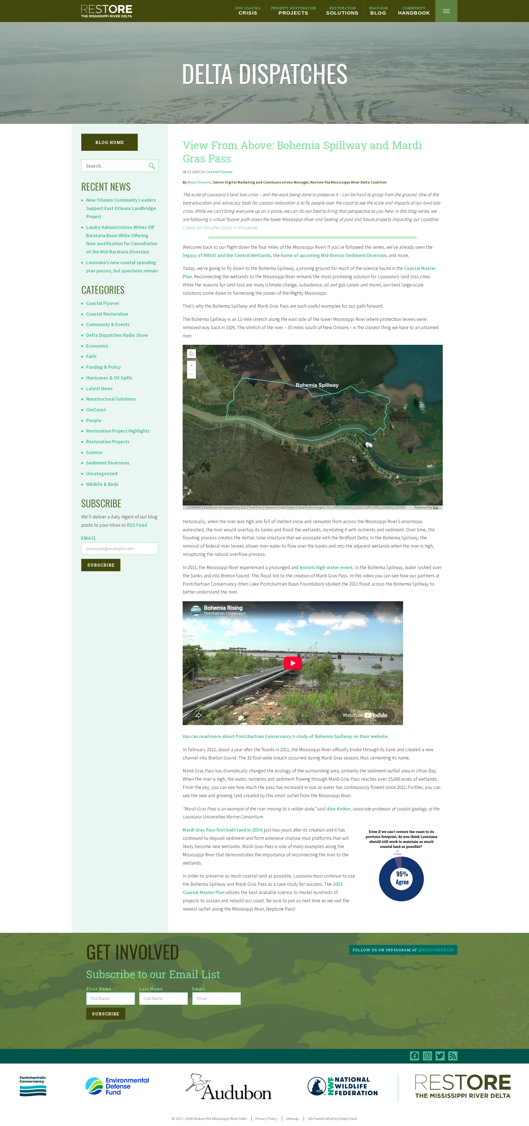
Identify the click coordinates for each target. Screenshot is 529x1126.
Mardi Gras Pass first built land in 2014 (222, 830)
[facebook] (414, 1056)
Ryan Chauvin (199, 182)
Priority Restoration (293, 11)
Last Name (151, 988)
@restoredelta (436, 949)
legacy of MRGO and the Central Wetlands (227, 255)
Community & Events (108, 324)
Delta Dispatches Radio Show (117, 335)
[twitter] (440, 1056)
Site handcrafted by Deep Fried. (332, 1118)
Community (414, 11)
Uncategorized (101, 474)
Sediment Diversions (107, 463)
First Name (99, 988)
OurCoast (96, 410)
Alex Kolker (338, 809)
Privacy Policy (266, 1118)
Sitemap (292, 1118)
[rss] (452, 1056)
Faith (91, 356)
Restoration (342, 11)
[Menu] (446, 11)
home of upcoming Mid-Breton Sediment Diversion (334, 255)
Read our (378, 11)
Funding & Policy (103, 367)
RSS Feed (137, 525)
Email (88, 538)
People (93, 420)
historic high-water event (326, 567)
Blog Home (109, 142)
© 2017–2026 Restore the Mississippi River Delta (209, 1118)
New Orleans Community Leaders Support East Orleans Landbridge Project (121, 208)
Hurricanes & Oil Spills (109, 378)
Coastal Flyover (102, 303)
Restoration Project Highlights (118, 431)
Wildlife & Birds (102, 484)
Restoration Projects (107, 442)
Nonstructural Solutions (111, 399)
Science (94, 452)
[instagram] (427, 1056)
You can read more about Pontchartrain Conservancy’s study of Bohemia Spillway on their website (285, 736)
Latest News (99, 389)
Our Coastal (248, 11)
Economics (97, 346)
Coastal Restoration (107, 314)
